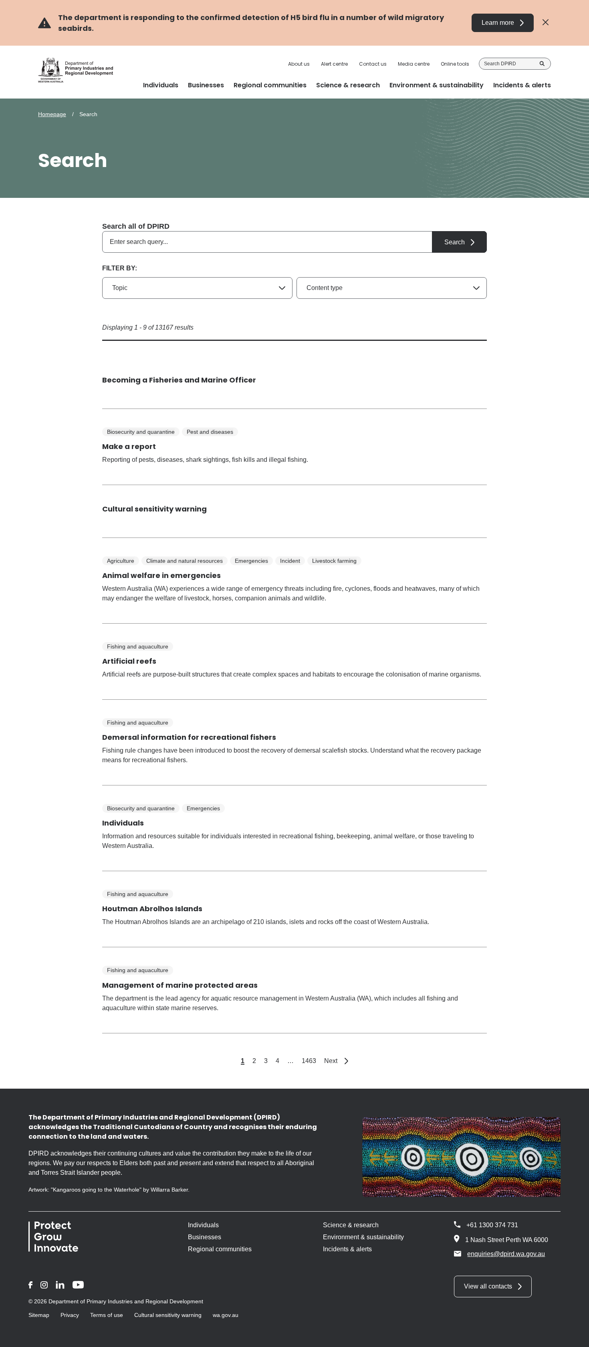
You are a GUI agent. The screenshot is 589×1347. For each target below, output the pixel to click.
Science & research (351, 1225)
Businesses (204, 1237)
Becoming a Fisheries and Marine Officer (179, 380)
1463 (309, 1060)
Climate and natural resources (184, 561)
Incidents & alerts (347, 1249)
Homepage (52, 114)
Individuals (123, 823)
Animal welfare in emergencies (161, 575)
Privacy (70, 1315)
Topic (119, 287)
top (573, 1335)
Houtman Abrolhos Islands (152, 909)
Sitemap (38, 1315)
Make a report (129, 446)
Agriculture (120, 561)
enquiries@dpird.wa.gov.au (506, 1253)
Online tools (455, 64)
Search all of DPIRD (135, 226)
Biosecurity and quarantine (141, 432)
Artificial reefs (129, 661)
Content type (325, 287)
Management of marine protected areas (180, 985)
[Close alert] (545, 22)
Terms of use (106, 1315)
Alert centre (334, 64)
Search (542, 63)
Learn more (498, 22)
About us (299, 64)
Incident (290, 561)
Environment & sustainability (363, 1237)
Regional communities (220, 1249)
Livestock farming (334, 561)
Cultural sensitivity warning (154, 509)
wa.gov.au (225, 1315)
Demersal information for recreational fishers (189, 737)
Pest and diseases (210, 432)
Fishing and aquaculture (137, 646)
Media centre (414, 64)
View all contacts (488, 1286)
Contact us (373, 64)
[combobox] (294, 242)
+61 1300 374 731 (492, 1225)
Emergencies (251, 561)
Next (336, 1060)
